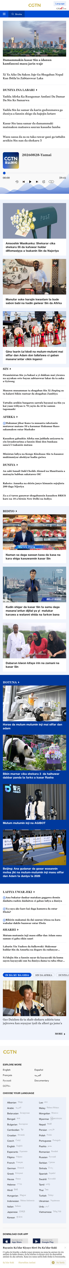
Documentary (41, 1080)
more (59, 1033)
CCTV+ (6, 1085)
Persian (47, 1129)
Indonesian (20, 1200)
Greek (15, 1173)
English (7, 1069)
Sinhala (46, 1168)
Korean (14, 1217)
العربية (37, 1075)
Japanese (16, 1211)
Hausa (14, 1179)
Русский (7, 1080)
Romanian (48, 1151)
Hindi (12, 1189)
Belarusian (18, 1113)
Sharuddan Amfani (27, 1262)
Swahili (47, 1179)
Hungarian (16, 1195)
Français (7, 1075)
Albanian (15, 1102)
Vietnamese (50, 1211)
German (15, 1168)
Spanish (47, 1173)
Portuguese (50, 1140)
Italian (14, 1206)
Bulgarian (17, 1124)
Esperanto (17, 1151)
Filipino (14, 1157)
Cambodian (15, 1129)
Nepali (45, 1124)
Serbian (47, 1162)
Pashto (45, 1146)
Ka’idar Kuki (8, 1262)
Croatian (16, 1135)
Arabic (14, 1107)
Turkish (46, 1195)
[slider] (4, 173)
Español (38, 1069)
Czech (14, 1140)
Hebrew (14, 1184)
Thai (44, 1189)
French (15, 1162)
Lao (43, 1102)
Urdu (44, 1206)
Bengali (13, 1118)
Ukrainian (49, 1200)
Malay (49, 1107)
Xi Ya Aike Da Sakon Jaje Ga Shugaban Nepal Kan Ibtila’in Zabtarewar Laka (33, 76)
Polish (45, 1135)
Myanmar (50, 1118)
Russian (47, 1157)
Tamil (44, 1184)
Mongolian (48, 1113)
